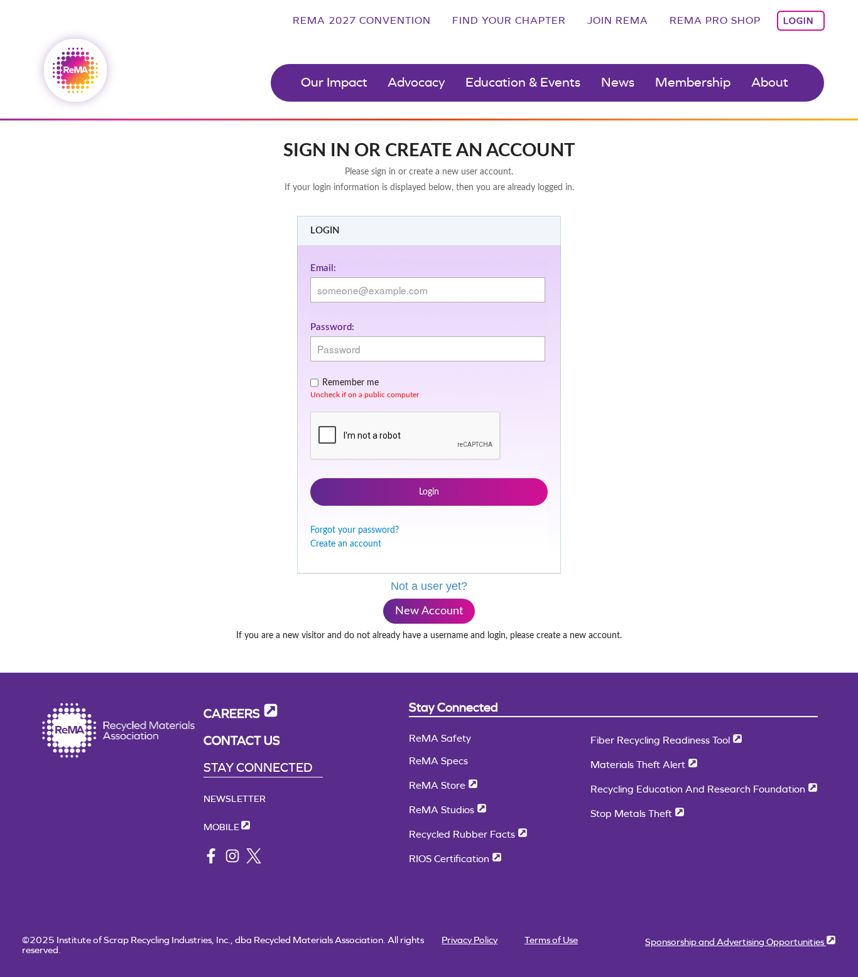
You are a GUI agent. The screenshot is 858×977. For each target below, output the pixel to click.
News (617, 82)
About (769, 82)
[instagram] (232, 860)
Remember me (350, 382)
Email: (323, 268)
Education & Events (522, 82)
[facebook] (211, 860)
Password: (332, 327)
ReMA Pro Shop (715, 20)
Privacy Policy (469, 939)
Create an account (345, 544)
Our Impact (334, 82)
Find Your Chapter (509, 20)
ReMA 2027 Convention (362, 20)
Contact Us (242, 741)
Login (798, 21)
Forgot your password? (354, 530)
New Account (429, 611)
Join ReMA (617, 20)
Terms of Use (551, 939)
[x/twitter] (253, 860)
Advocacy (416, 82)
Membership (692, 82)
